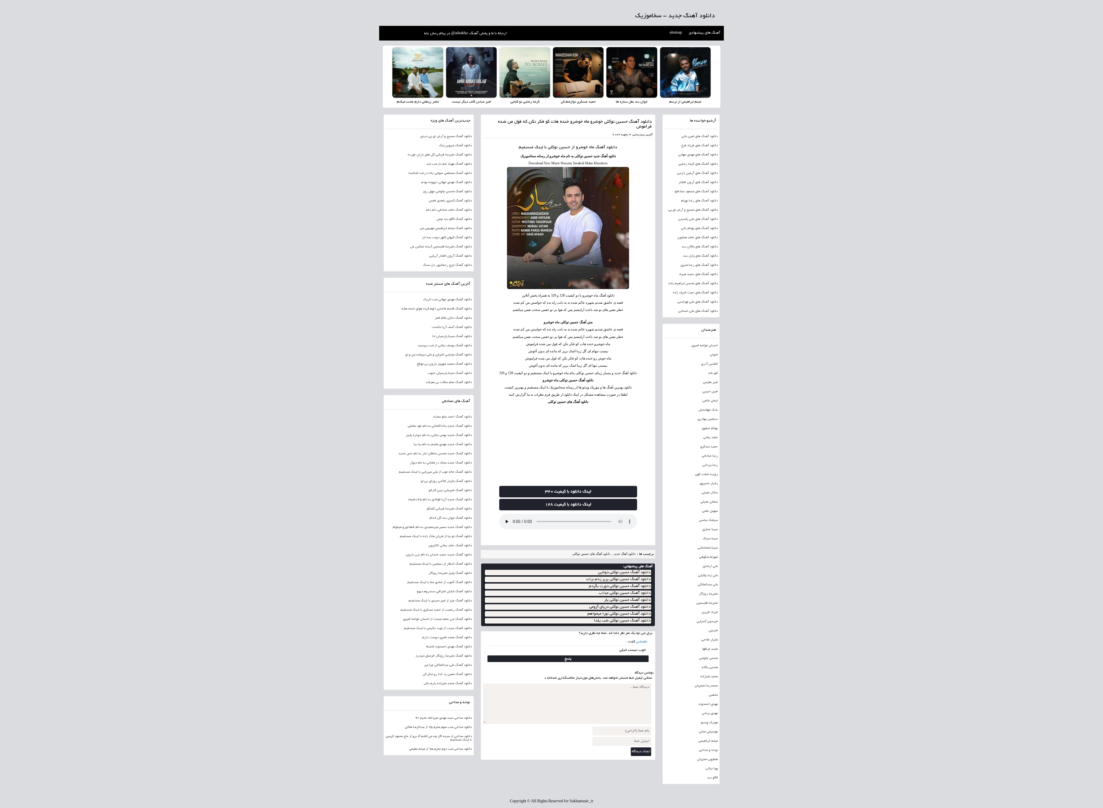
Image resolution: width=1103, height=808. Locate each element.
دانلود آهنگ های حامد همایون (697, 237)
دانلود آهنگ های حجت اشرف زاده (695, 293)
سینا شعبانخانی (707, 548)
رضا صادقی (710, 456)
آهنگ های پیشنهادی (704, 33)
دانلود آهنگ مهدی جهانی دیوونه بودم (446, 182)
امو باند (713, 373)
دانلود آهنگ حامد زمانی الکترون (450, 545)
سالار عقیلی (709, 493)
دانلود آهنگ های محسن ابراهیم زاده (693, 283)
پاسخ (568, 659)
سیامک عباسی (708, 520)
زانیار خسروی (708, 483)
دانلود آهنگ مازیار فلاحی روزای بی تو (446, 481)
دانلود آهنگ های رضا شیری (699, 265)
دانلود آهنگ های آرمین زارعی (697, 173)
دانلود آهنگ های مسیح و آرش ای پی (693, 210)
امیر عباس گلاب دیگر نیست (471, 102)
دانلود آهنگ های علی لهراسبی (697, 302)
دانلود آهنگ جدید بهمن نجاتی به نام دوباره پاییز (439, 435)
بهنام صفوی (710, 428)
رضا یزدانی (710, 465)
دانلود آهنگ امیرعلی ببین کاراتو (450, 490)
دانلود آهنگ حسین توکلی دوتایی (624, 572)
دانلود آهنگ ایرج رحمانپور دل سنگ (447, 265)
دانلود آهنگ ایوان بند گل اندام (450, 518)
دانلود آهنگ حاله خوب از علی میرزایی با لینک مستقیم (435, 472)
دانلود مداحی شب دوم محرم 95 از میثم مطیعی (440, 749)
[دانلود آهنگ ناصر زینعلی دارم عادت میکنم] (417, 72)
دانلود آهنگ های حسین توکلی (568, 402)
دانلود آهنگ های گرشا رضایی (698, 164)
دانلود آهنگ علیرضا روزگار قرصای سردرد (443, 656)
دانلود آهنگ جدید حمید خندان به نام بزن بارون (439, 555)
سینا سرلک (710, 538)
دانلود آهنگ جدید (625, 553)
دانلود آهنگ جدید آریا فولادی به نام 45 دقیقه (440, 499)
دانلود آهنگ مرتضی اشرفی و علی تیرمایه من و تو (438, 355)
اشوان (714, 355)
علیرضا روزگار (708, 594)
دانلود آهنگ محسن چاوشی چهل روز (447, 191)
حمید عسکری (709, 447)
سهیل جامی (710, 511)
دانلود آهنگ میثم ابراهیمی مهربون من (446, 228)
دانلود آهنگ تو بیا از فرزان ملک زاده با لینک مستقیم (436, 536)
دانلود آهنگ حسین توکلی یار (627, 600)
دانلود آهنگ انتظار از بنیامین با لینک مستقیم (441, 564)
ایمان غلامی (710, 401)
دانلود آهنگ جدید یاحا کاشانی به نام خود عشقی (440, 426)
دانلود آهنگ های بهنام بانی (699, 228)
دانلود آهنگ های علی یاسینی (698, 219)
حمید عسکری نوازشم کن (578, 102)
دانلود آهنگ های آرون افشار (698, 182)
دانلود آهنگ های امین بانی (699, 136)
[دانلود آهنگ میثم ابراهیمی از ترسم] (685, 72)
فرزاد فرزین (709, 612)
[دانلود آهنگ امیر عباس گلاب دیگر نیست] (471, 72)
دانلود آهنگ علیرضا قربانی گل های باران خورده (440, 155)
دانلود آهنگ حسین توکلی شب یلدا (622, 621)
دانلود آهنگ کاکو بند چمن (454, 219)
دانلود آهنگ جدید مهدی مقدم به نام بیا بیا (443, 444)
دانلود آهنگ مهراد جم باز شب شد (449, 164)
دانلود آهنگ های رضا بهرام (699, 201)
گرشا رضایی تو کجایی (524, 102)
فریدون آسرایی (707, 621)
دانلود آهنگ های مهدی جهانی (698, 155)
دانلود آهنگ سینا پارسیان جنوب (450, 373)
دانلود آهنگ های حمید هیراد (698, 274)
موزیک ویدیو (709, 722)
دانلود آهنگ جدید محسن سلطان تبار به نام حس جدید (435, 453)
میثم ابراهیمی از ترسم (685, 102)
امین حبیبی (710, 391)
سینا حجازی (710, 529)
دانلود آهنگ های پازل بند (700, 256)
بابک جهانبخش (708, 410)
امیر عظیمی (710, 382)
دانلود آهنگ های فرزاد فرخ (699, 145)
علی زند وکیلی (708, 575)
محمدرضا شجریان (706, 686)
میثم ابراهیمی (708, 741)
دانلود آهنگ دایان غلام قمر (453, 318)
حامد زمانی (710, 437)
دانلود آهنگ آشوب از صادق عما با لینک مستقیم (439, 582)
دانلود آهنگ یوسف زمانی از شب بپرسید (445, 345)
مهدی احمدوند (708, 704)
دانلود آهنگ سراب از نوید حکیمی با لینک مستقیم (438, 628)
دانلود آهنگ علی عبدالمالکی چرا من (448, 665)
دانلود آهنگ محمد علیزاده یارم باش (448, 683)
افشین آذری (709, 364)
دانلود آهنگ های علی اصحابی (698, 311)
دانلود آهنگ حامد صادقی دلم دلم (449, 210)
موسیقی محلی (708, 732)
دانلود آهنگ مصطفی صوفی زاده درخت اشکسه (440, 173)
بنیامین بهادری (707, 419)
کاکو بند (712, 778)
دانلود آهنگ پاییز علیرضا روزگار (450, 573)
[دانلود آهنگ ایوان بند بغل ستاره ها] (631, 72)
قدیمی (713, 630)
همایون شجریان (707, 759)
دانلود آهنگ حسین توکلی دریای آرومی (620, 607)
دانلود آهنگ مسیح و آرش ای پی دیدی (446, 136)
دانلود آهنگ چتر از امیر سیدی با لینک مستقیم (440, 601)
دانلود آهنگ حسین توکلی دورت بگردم (620, 586)
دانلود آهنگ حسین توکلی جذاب (625, 593)
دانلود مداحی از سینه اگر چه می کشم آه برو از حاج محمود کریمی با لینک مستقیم (428, 738)
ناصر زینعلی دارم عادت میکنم (418, 102)
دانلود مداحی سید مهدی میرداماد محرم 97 (443, 718)
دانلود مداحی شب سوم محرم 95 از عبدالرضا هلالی (438, 727)
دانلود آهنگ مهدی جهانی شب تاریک (447, 299)
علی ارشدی (710, 566)
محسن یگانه (709, 667)
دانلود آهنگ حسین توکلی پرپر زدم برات (618, 579)
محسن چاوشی (708, 658)
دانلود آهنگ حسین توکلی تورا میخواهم (619, 614)
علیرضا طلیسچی (707, 603)
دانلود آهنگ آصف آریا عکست (452, 327)
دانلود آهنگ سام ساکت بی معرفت (448, 382)
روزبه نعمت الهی (706, 474)
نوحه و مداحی (708, 750)
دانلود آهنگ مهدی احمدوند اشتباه (449, 647)
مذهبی (713, 695)
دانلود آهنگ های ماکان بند (700, 247)
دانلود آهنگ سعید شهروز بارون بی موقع (444, 364)
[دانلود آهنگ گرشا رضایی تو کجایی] (525, 72)
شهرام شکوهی (708, 557)
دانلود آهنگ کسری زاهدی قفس (450, 201)
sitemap (676, 33)
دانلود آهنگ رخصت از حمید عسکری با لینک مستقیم (436, 610)
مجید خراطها (710, 649)
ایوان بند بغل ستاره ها (631, 102)
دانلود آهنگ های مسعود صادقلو (696, 191)
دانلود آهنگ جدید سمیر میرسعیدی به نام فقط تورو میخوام (432, 527)
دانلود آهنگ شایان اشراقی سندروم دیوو (444, 591)
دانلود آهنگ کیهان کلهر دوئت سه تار (447, 237)
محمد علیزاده (709, 676)
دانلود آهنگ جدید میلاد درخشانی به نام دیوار (441, 463)
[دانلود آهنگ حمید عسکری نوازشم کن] (578, 72)
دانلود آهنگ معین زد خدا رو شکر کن (447, 674)
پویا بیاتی (711, 768)
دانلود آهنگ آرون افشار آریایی (450, 256)
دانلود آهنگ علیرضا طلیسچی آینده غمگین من (441, 247)
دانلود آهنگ (606, 147)
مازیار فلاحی (709, 640)
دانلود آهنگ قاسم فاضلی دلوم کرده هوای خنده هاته (436, 309)
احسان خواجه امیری (704, 345)
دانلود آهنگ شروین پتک (455, 145)
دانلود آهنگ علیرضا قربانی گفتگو (449, 509)
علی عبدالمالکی (708, 584)
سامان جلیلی (709, 502)
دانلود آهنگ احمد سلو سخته (452, 417)
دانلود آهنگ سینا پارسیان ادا (452, 336)
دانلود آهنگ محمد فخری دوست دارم (447, 637)
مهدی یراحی (710, 713)
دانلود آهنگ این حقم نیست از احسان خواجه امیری (437, 619)
